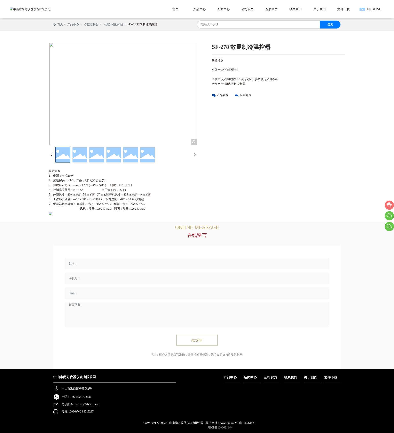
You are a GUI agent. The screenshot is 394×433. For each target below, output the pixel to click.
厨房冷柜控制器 (113, 24)
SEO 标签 (249, 422)
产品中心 (73, 24)
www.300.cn (227, 422)
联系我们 (290, 377)
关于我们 (310, 377)
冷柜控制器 (91, 24)
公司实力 (270, 377)
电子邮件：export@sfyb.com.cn (81, 404)
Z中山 (238, 422)
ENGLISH (374, 9)
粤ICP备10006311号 (219, 427)
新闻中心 (250, 377)
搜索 (330, 24)
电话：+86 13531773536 (76, 396)
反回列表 (245, 95)
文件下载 (330, 377)
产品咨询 (222, 95)
